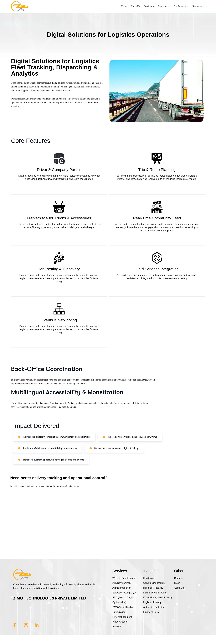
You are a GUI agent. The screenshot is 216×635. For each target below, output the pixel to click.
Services (119, 571)
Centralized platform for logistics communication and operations (56, 437)
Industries (151, 571)
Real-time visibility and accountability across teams (50, 448)
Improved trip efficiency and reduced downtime (132, 437)
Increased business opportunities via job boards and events (53, 459)
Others (179, 571)
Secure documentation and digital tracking (116, 448)
